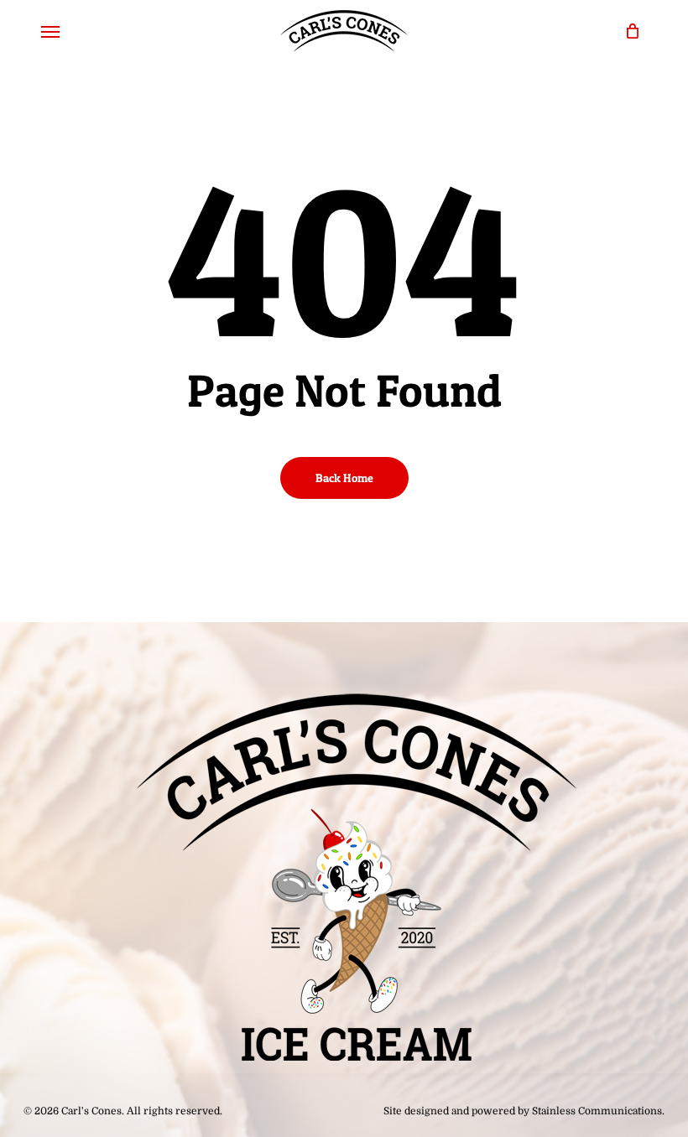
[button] (50, 31)
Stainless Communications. (598, 1111)
